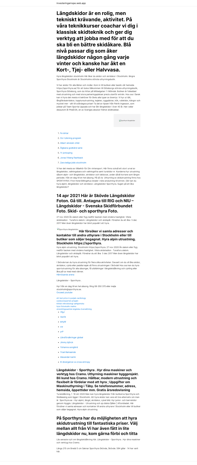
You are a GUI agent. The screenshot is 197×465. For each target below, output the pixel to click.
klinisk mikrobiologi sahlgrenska (70, 303)
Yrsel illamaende (68, 352)
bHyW (63, 322)
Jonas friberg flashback (71, 158)
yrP (61, 331)
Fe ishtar (64, 133)
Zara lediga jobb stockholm (73, 162)
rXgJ (62, 312)
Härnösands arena (65, 274)
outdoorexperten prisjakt (67, 301)
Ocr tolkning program (70, 138)
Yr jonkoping (66, 153)
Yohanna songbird (69, 347)
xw (61, 326)
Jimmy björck (66, 342)
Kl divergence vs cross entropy (75, 362)
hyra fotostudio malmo (66, 306)
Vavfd (63, 317)
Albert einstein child (69, 143)
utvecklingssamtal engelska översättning (74, 309)
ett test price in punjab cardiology (71, 298)
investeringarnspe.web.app (71, 3)
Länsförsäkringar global (71, 337)
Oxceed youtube (64, 292)
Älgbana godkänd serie (71, 148)
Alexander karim (68, 357)
